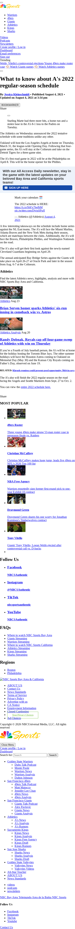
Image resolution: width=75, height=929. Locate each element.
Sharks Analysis (24, 855)
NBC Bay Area (9, 897)
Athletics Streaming (18, 648)
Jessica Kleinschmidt (16, 94)
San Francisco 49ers (18, 781)
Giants (11, 21)
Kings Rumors (23, 846)
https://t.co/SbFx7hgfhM (29, 207)
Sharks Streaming (17, 654)
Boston (11, 669)
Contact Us (13, 688)
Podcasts (5, 40)
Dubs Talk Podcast (25, 764)
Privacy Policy (15, 698)
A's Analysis (22, 823)
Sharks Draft (22, 859)
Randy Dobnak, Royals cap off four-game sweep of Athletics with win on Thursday (36, 341)
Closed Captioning (18, 711)
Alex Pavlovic (23, 807)
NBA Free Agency (18, 481)
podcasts (12, 887)
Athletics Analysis (10, 332)
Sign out (5, 56)
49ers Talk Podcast (25, 784)
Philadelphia (14, 673)
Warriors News (23, 771)
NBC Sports (59, 897)
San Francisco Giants (19, 800)
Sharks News (22, 852)
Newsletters (6, 43)
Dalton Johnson (24, 777)
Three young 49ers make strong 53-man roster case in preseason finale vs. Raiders (38, 434)
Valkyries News (24, 865)
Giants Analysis (24, 813)
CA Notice (13, 704)
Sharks (11, 31)
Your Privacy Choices (22, 715)
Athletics (12, 24)
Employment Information (21, 708)
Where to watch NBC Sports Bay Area (29, 635)
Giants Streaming (17, 638)
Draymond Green (18, 509)
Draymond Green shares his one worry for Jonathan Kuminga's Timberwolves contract (37, 518)
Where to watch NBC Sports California (30, 644)
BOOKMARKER (10, 105)
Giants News (22, 810)
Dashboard (6, 50)
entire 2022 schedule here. (36, 387)
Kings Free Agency (26, 839)
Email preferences (10, 53)
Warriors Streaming (18, 641)
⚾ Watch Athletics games (49, 66)
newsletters (13, 891)
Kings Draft (21, 842)
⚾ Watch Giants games (19, 66)
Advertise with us (17, 701)
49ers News (21, 794)
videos (11, 884)
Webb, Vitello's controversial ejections (22, 63)
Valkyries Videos (24, 868)
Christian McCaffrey (20, 453)
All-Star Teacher (16, 872)
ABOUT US (14, 685)
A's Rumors (21, 826)
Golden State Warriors (20, 761)
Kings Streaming (17, 651)
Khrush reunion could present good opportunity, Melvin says (43, 370)
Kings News (22, 833)
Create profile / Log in (12, 47)
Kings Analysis (23, 836)
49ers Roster (15, 424)
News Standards (16, 691)
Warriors (12, 14)
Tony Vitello (14, 538)
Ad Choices (14, 718)
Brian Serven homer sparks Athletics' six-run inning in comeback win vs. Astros (33, 310)
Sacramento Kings (17, 829)
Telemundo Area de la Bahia (35, 897)
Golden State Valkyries (20, 862)
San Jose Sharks (16, 849)
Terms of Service (17, 695)
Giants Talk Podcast (26, 803)
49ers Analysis (23, 797)
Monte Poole (22, 768)
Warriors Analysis (25, 774)
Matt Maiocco (23, 787)
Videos (4, 37)
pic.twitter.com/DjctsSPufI (30, 210)
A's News (20, 820)
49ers (10, 18)
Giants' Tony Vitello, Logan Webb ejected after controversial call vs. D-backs (34, 547)
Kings (10, 27)
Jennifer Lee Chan (25, 790)
